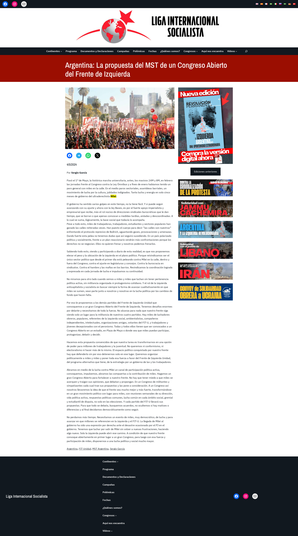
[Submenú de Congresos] (197, 51)
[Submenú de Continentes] (61, 51)
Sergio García (117, 448)
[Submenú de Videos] (236, 51)
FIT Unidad (85, 448)
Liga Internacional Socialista (26, 496)
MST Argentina (100, 448)
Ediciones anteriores (205, 171)
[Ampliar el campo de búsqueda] (246, 51)
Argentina (72, 448)
